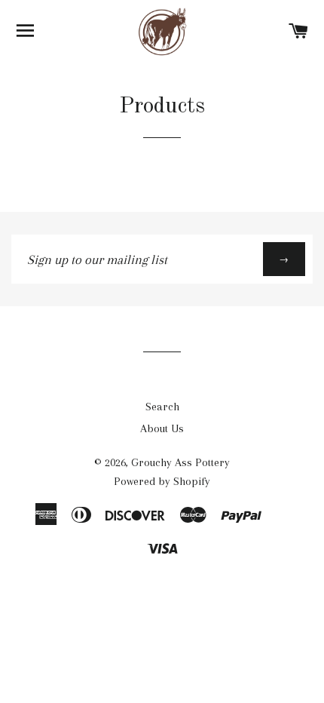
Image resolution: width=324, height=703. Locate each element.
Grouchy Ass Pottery (180, 462)
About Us (162, 428)
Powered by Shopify (162, 481)
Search (162, 406)
